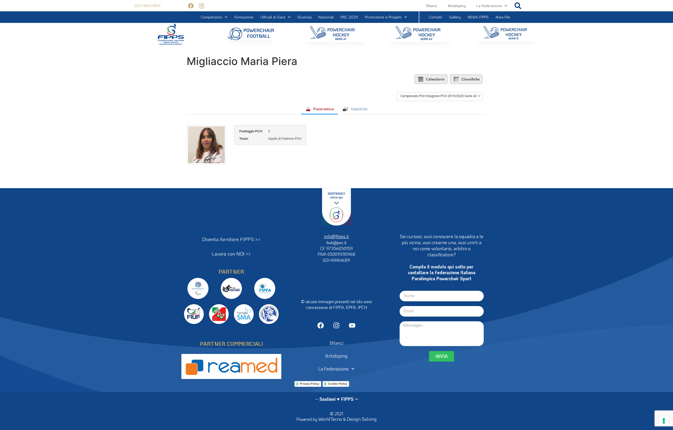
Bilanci (431, 5)
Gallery (455, 16)
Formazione (243, 16)
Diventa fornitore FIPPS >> (231, 239)
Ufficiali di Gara (272, 16)
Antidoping (457, 5)
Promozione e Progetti (383, 16)
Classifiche (470, 79)
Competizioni (211, 16)
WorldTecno (330, 419)
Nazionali (326, 16)
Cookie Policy (337, 384)
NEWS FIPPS (478, 16)
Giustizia (304, 16)
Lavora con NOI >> (231, 253)
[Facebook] (321, 325)
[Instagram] (336, 325)
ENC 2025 (349, 16)
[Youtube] (352, 325)
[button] (518, 5)
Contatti (435, 16)
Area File (503, 16)
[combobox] (439, 96)
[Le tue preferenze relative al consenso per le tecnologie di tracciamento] (664, 421)
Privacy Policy (309, 384)
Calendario (435, 79)
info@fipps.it (336, 236)
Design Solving (362, 419)
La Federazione (489, 5)
